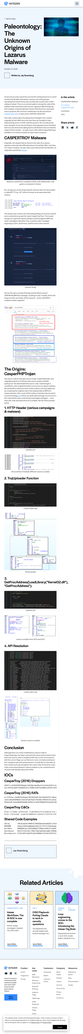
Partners (59, 978)
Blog (69, 978)
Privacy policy (58, 993)
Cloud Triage (34, 1015)
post (19, 395)
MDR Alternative (35, 976)
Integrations (25, 975)
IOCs (63, 114)
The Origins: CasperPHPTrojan (67, 106)
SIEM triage (36, 998)
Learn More (11, 944)
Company (60, 968)
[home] (12, 4)
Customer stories (47, 980)
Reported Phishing (35, 987)
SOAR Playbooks (35, 1003)
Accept (60, 1027)
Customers (48, 968)
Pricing (23, 979)
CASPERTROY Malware (69, 101)
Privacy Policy (47, 1022)
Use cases (34, 969)
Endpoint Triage (35, 993)
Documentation (73, 981)
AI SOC (23, 972)
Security (59, 985)
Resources (72, 968)
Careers (58, 981)
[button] (76, 3)
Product (24, 968)
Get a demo (11, 997)
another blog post (11, 113)
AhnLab (24, 150)
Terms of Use (35, 1022)
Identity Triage (34, 1009)
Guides (70, 985)
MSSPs (46, 975)
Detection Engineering (36, 981)
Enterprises (47, 972)
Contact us (60, 998)
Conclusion (65, 111)
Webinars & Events (72, 973)
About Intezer (58, 973)
